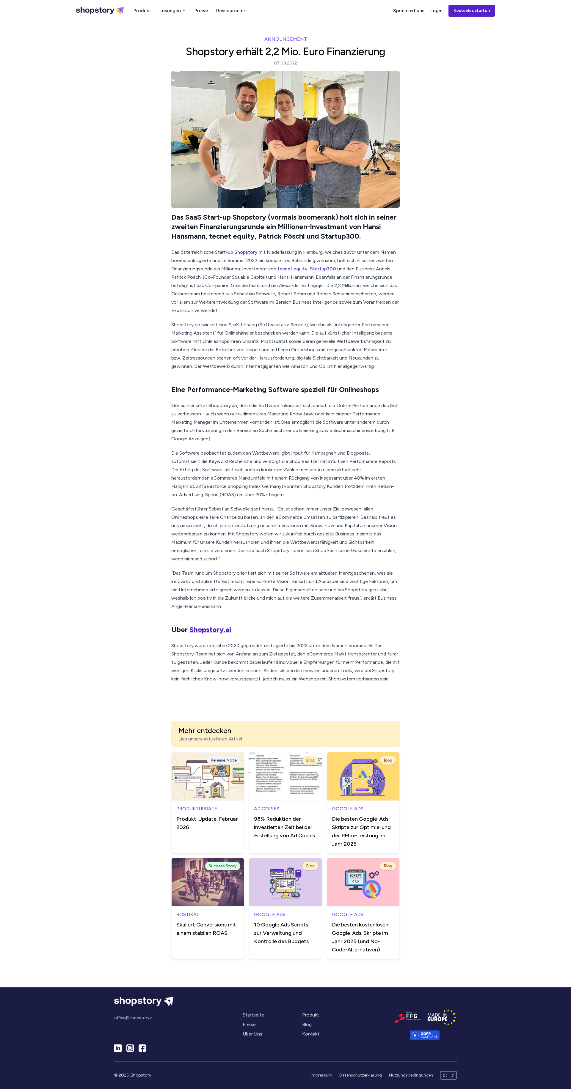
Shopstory (246, 252)
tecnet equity (292, 269)
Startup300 (323, 269)
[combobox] (446, 1075)
